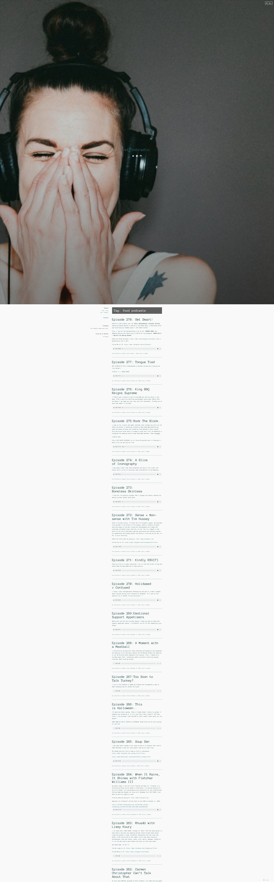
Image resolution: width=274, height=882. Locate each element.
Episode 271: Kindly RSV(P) (135, 560)
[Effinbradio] (133, 156)
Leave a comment (144, 353)
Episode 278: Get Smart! (132, 319)
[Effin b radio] (137, 156)
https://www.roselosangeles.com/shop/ (143, 339)
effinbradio (137, 150)
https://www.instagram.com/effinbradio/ (137, 344)
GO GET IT (126, 844)
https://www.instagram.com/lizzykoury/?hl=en (141, 848)
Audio (128, 353)
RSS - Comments (104, 312)
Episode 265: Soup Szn (130, 741)
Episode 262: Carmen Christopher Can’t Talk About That (131, 873)
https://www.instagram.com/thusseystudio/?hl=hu (141, 542)
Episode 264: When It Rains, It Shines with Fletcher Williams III (136, 778)
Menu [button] (269, 3)
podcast (124, 353)
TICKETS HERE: (116, 437)
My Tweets (105, 336)
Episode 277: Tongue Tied (133, 362)
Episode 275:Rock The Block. (136, 421)
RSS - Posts (105, 310)
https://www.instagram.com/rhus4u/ (137, 851)
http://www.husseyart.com (144, 539)
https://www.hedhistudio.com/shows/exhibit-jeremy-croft (131, 756)
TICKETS (145, 327)
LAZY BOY (117, 724)
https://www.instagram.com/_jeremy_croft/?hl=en (128, 753)
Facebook (105, 317)
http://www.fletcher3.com (139, 797)
